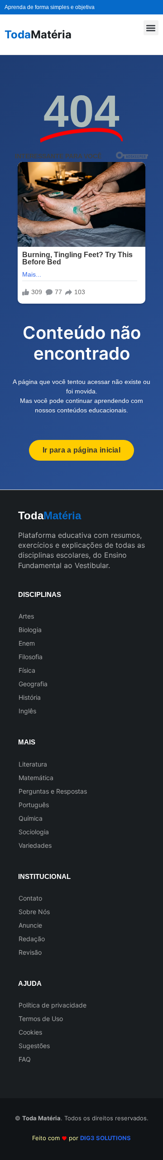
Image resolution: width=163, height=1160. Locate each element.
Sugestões (34, 1045)
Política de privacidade (52, 1005)
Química (31, 818)
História (30, 697)
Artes (26, 616)
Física (27, 670)
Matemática (36, 777)
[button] (151, 27)
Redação (32, 939)
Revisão (30, 952)
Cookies (30, 1032)
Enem (27, 643)
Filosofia (31, 657)
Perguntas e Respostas (53, 791)
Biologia (30, 629)
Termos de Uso (41, 1018)
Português (34, 805)
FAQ (25, 1059)
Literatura (33, 764)
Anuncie (30, 925)
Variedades (35, 845)
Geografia (33, 684)
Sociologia (34, 832)
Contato (30, 898)
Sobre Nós (34, 911)
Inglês (27, 711)
